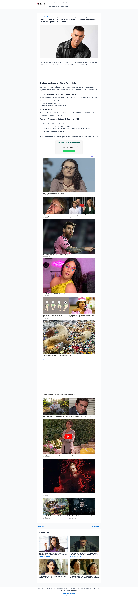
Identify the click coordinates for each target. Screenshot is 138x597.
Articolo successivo (96, 540)
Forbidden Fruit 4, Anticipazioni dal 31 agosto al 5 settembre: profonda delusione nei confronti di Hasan (53, 568)
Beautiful (50, 2)
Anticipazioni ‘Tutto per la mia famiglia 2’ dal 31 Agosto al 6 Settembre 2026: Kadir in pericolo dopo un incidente (84, 568)
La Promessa (69, 2)
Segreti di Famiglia (65, 6)
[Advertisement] (69, 87)
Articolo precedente (42, 540)
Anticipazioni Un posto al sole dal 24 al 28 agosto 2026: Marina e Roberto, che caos (53, 590)
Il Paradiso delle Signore (53, 6)
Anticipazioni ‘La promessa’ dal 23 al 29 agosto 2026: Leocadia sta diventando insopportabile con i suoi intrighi (84, 590)
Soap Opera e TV (42, 570)
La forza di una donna (59, 2)
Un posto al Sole (86, 2)
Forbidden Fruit (76, 2)
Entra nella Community (69, 164)
